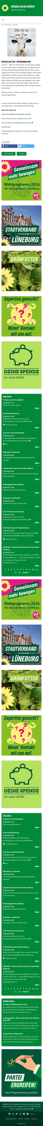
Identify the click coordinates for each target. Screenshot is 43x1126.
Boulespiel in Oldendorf (11, 498)
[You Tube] (27, 1113)
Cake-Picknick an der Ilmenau (13, 512)
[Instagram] (13, 1113)
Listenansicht (8, 154)
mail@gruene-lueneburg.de (23, 1109)
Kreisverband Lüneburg (10, 25)
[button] (10, 146)
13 (19, 572)
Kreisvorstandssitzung (11, 413)
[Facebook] (9, 1113)
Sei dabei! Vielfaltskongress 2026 (15, 1004)
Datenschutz (21, 1123)
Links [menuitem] (32, 1114)
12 (15, 572)
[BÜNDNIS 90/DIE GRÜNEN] (5, 8)
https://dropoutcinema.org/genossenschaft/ (17, 118)
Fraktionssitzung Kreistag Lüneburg (16, 528)
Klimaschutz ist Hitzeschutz (13, 1034)
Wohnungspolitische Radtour (13, 484)
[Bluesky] (24, 1113)
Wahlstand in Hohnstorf (11, 452)
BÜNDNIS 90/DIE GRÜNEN (23, 6)
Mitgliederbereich (11, 1119)
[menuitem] (11, 1118)
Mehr (36, 408)
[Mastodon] (17, 1113)
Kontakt (20, 1119)
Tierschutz (5, 142)
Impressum (34, 1119)
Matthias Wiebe (11, 536)
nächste (25, 572)
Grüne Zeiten (7, 396)
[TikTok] (20, 1113)
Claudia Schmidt (30, 533)
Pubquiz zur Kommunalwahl (13, 400)
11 (37, 569)
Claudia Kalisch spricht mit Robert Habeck (18, 468)
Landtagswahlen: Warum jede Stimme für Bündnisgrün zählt (21, 1019)
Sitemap (26, 1119)
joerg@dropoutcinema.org (22, 123)
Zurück (21, 154)
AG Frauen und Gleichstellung (13, 433)
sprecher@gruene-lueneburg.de (14, 421)
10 (33, 569)
